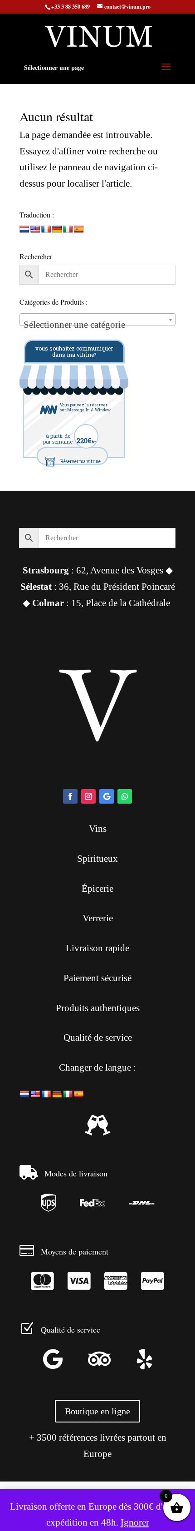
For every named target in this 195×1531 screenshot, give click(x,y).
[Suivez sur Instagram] (88, 796)
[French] (46, 229)
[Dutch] (24, 229)
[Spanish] (79, 229)
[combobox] (98, 319)
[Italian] (68, 229)
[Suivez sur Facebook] (70, 796)
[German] (57, 229)
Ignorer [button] (135, 1522)
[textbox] (97, 325)
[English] (35, 229)
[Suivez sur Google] (106, 796)
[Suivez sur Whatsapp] (124, 796)
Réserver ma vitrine (80, 461)
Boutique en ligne (97, 1411)
